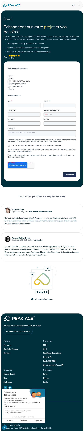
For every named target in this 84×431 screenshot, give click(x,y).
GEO (45, 349)
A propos (7, 345)
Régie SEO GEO (49, 361)
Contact (7, 353)
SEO (45, 345)
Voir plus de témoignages (43, 299)
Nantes (46, 378)
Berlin (45, 382)
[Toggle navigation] (79, 5)
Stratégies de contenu (52, 353)
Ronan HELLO (46, 428)
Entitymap (8, 382)
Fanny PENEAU (20, 428)
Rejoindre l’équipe (11, 349)
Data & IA (47, 357)
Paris (45, 374)
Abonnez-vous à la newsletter (18, 331)
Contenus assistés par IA (53, 365)
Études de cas (9, 374)
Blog (5, 378)
